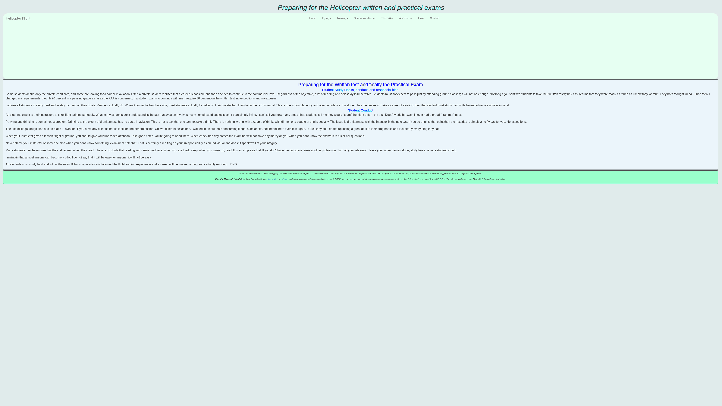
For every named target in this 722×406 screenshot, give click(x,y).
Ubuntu (284, 179)
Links (421, 18)
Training (341, 18)
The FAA (386, 18)
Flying (325, 18)
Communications (364, 18)
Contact (434, 18)
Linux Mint (273, 179)
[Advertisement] (360, 51)
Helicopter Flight (18, 18)
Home (312, 18)
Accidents (405, 18)
